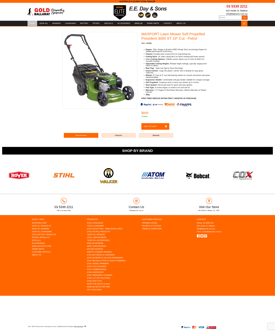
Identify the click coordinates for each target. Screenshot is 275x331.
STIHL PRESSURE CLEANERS (99, 275)
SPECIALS (108, 23)
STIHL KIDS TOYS (94, 281)
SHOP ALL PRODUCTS (41, 226)
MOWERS (56, 23)
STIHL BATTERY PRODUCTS (44, 235)
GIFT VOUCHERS (94, 290)
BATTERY (84, 23)
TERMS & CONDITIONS (152, 229)
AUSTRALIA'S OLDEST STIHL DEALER (137, 1)
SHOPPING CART (39, 223)
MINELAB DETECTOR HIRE (98, 287)
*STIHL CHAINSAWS (95, 226)
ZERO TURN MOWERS (96, 246)
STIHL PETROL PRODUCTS (98, 232)
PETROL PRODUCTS (40, 237)
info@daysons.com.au (237, 14)
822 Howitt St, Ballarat (237, 10)
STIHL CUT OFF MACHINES (98, 278)
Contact (201, 219)
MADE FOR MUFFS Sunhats (98, 284)
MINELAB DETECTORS (41, 246)
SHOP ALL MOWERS (40, 229)
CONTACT (167, 23)
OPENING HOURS (149, 223)
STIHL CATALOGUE (95, 223)
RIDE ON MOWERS (95, 243)
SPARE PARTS (153, 23)
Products (92, 219)
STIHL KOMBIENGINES (96, 269)
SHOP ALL (43, 23)
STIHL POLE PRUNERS (96, 266)
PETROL (96, 23)
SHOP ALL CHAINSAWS (42, 232)
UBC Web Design (78, 326)
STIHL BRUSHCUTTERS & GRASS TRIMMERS (106, 261)
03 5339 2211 (237, 6)
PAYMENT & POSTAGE (151, 226)
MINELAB (138, 23)
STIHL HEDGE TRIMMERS (98, 264)
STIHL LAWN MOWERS (96, 237)
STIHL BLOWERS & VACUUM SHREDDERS (105, 258)
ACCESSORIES (123, 23)
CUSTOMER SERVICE (41, 252)
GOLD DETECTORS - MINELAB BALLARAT (104, 229)
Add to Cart (150, 126)
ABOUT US (181, 23)
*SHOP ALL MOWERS (96, 235)
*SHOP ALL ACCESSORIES (98, 240)
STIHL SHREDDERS (95, 272)
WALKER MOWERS (95, 249)
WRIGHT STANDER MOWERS (99, 252)
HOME (32, 23)
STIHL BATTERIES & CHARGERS (101, 255)
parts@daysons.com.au (211, 232)
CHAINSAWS (70, 23)
